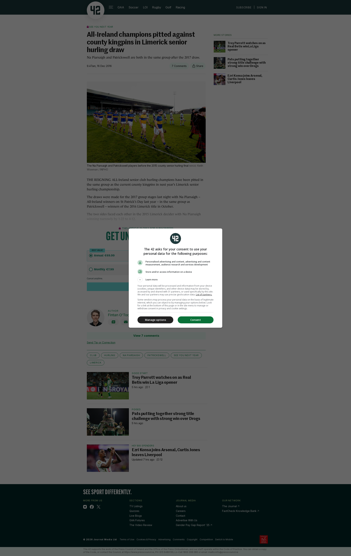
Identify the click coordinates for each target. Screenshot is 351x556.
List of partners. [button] (204, 294)
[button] (175, 279)
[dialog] (175, 278)
